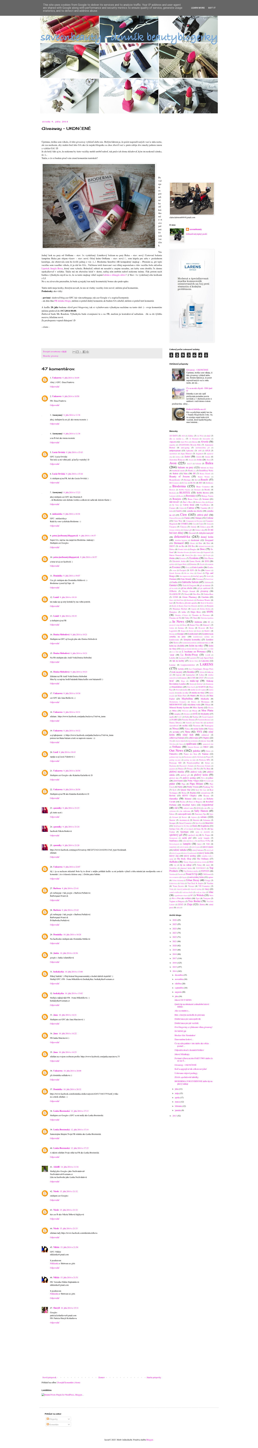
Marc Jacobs (191, 687)
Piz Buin (207, 768)
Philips (207, 763)
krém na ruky (196, 645)
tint (175, 865)
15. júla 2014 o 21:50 (69, 1247)
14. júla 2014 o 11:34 (69, 1166)
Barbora (57, 888)
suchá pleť (186, 837)
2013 (175, 1115)
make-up (194, 680)
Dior (200, 543)
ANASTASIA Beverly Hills (190, 445)
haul (171, 603)
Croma (209, 524)
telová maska (184, 847)
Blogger (149, 1439)
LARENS (206, 664)
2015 (175, 966)
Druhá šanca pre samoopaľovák (188, 1018)
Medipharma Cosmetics (177, 702)
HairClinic (180, 600)
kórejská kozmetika (192, 639)
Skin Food (198, 823)
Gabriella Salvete (190, 582)
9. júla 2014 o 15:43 (74, 452)
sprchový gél (175, 834)
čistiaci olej (199, 530)
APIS (199, 451)
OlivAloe (172, 744)
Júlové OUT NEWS (183, 999)
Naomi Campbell (207, 717)
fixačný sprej (198, 576)
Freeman (199, 579)
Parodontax (188, 757)
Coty (194, 524)
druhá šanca (196, 552)
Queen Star (185, 789)
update (210, 877)
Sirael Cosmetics (185, 823)
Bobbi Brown (203, 492)
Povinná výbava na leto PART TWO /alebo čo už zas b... (194, 1059)
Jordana (181, 628)
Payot (208, 757)
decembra (179, 974)
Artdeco (178, 457)
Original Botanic (194, 747)
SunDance (173, 840)
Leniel (56, 597)
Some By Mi (201, 829)
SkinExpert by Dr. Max (182, 826)
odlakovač (205, 735)
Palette (208, 751)
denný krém (207, 536)
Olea (171, 741)
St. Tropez (206, 835)
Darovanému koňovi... (184, 1039)
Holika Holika (205, 609)
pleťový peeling (189, 777)
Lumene (184, 678)
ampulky (172, 445)
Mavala (203, 695)
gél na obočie (186, 588)
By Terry (175, 505)
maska (185, 689)
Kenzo (199, 631)
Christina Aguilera (207, 618)
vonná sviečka (174, 892)
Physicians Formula (204, 766)
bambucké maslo (178, 470)
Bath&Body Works (206, 470)
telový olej (173, 855)
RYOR (198, 808)
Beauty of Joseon (179, 476)
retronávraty (205, 793)
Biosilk (207, 489)
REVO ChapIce (189, 795)
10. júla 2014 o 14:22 (68, 1033)
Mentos (193, 702)
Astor (187, 456)
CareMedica (205, 505)
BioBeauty (209, 483)
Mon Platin (207, 710)
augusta (178, 991)
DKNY (172, 546)
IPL (209, 622)
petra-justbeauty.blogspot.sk (65, 535)
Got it (212, 8)
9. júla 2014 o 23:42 (70, 910)
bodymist (172, 496)
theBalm (173, 861)
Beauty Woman (204, 477)
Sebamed (175, 817)
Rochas (183, 801)
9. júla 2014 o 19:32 (72, 730)
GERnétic (173, 591)
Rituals (199, 799)
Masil (178, 690)
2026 (175, 919)
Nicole (56, 1191)
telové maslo (208, 846)
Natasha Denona (188, 719)
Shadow (172, 820)
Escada (202, 564)
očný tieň (188, 734)
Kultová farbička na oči (196, 409)
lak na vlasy (193, 661)
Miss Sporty (198, 707)
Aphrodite (190, 450)
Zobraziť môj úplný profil (196, 233)
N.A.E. (179, 717)
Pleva (203, 778)
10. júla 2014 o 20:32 (72, 1089)
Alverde (204, 441)
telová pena (196, 847)
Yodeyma (206, 898)
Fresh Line (209, 579)
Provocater (207, 781)
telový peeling (190, 855)
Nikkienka (54, 1263)
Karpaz (183, 631)
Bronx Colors (193, 499)
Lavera (181, 668)
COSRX (184, 523)
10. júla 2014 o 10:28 (72, 934)
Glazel (186, 594)
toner (208, 865)
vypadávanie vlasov (181, 895)
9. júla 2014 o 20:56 (72, 770)
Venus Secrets (178, 886)
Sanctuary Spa (200, 814)
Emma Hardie (195, 561)
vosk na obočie (187, 892)
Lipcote (179, 675)
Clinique (198, 517)
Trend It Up (191, 874)
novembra (179, 979)
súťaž (184, 841)
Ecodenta (194, 558)
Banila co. (192, 470)
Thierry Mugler (188, 862)
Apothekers (173, 453)
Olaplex (206, 737)
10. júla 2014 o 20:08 (72, 1070)
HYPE (210, 611)
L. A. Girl (210, 649)
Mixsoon (185, 711)
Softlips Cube (174, 829)
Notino (210, 729)
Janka (56, 953)
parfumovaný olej (175, 757)
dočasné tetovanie (205, 546)
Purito (180, 786)
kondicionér (193, 633)
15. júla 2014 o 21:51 (69, 1277)
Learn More (198, 8)
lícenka (190, 671)
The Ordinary (203, 858)
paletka (196, 750)
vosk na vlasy (201, 892)
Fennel (199, 573)
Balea (209, 463)
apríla (177, 1097)
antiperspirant (175, 450)
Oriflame (176, 746)
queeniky (57, 807)
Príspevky (53, 1419)
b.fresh (198, 463)
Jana (55, 1014)
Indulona (198, 621)
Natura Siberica (175, 722)
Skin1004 (209, 823)
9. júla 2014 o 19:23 (79, 671)
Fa (199, 570)
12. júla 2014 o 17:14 (79, 1129)
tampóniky (173, 847)
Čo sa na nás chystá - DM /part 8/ (199, 389)
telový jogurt (176, 853)
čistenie (193, 526)
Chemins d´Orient (181, 615)
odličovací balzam (176, 737)
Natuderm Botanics (204, 720)
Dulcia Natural (175, 555)
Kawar (191, 631)
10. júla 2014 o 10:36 (69, 953)
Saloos (171, 814)
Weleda (200, 895)
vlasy (207, 888)
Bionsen (172, 490)
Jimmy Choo (194, 625)
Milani (207, 704)
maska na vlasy (198, 692)
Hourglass (173, 612)
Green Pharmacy (189, 597)
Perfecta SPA (204, 760)
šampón (187, 843)
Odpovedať (54, 386)
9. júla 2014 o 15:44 (74, 473)
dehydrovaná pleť (206, 532)
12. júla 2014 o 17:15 (79, 1148)
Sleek (194, 825)
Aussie (207, 456)
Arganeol (199, 453)
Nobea (187, 729)
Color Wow (178, 521)
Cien (183, 514)
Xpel (198, 898)
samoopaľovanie (184, 813)
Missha (210, 707)
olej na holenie (193, 741)
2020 (175, 945)
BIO (200, 483)
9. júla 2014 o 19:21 (79, 634)
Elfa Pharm (208, 558)
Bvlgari (210, 502)
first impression (185, 576)
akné (208, 435)
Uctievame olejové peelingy (186, 1073)
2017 (175, 958)
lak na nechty (178, 660)
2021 (175, 941)
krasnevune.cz (205, 642)
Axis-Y (189, 463)
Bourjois (177, 498)
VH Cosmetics (204, 886)
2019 (175, 949)
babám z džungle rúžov (114, 274)
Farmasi (208, 570)
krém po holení (186, 649)
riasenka (173, 798)
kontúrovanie (174, 639)
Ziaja (189, 904)
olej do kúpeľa (180, 741)
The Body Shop (184, 858)
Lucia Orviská (58, 452)
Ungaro (184, 877)
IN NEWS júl (180, 1031)
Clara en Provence (175, 518)
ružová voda (188, 808)
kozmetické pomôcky (189, 643)
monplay (177, 714)
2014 (175, 971)
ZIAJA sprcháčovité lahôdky (187, 1077)
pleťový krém (201, 774)
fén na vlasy (188, 573)
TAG (208, 844)
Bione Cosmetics (203, 486)
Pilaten (180, 768)
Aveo (208, 459)
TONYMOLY (201, 868)
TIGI (211, 861)
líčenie (202, 672)
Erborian (193, 564)
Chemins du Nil (175, 618)
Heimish (210, 606)
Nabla (187, 717)
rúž (176, 807)
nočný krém (198, 728)
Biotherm (172, 493)
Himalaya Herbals (180, 609)
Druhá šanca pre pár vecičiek (187, 1023)
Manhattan (209, 684)
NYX (199, 731)
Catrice (190, 507)
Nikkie (56, 1247)
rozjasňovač (207, 804)
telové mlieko (180, 849)
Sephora (194, 817)
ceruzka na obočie (194, 510)
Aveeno (191, 460)
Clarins (187, 517)
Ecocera (182, 558)
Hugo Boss (196, 611)
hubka (184, 612)
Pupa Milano (196, 783)
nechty (185, 725)
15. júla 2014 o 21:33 (69, 1228)
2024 (175, 928)
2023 (175, 932)
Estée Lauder (197, 567)
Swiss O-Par (205, 841)
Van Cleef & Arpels (195, 883)
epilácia (172, 564)
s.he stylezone (184, 811)
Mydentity (205, 713)
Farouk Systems (175, 573)
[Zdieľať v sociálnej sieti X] (80, 352)
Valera (182, 883)
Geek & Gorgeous (189, 585)
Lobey (201, 675)
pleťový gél (185, 775)
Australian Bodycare (177, 459)
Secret (184, 817)
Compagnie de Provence (194, 521)
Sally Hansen (201, 810)
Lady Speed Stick (206, 658)
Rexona (206, 795)
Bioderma (179, 486)
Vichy (171, 889)
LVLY (201, 678)
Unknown (56, 377)
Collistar (209, 517)
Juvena (191, 628)
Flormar (172, 578)
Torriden (172, 874)
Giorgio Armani (188, 591)
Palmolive (173, 753)
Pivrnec (190, 768)
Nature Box (199, 723)
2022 (175, 936)
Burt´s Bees (187, 502)
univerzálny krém (196, 877)
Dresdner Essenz (183, 552)
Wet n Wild (176, 898)
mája (177, 1093)
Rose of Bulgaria (195, 801)
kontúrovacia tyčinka (201, 637)
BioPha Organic (184, 490)
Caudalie (204, 508)
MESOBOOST (175, 704)
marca (177, 1101)
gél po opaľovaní (203, 588)
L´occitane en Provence (194, 651)
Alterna (194, 442)
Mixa (174, 710)
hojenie (194, 609)
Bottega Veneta (207, 496)
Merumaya (205, 702)
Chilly (187, 618)
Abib (183, 436)
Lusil (55, 752)
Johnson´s (206, 625)
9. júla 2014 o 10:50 (70, 396)
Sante (211, 814)
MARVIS (202, 687)
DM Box (191, 546)
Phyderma (172, 766)
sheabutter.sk (184, 820)
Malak (192, 684)
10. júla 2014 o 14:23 (68, 1052)
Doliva (171, 549)
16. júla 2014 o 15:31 (69, 1307)
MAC (171, 680)
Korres (176, 642)
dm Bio (181, 546)
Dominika (57, 575)
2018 (175, 954)
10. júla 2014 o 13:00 (74, 971)
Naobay (195, 717)
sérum (203, 817)
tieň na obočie (201, 862)
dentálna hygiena (181, 540)
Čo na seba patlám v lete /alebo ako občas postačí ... (192, 1044)
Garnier (173, 585)
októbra (178, 983)
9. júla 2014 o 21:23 (71, 807)
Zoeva (202, 904)
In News (178, 621)
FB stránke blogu (62, 300)
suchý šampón (203, 838)
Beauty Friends (205, 473)
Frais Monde (186, 578)
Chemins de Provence (201, 615)
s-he (205, 808)
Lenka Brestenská (61, 1110)
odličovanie (193, 737)
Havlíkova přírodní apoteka (186, 603)
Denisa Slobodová (61, 634)
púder (172, 783)
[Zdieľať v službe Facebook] (84, 352)
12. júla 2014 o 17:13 (79, 1110)
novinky (176, 731)
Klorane (172, 634)
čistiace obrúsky (175, 530)
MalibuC (200, 684)
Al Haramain (194, 439)
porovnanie (178, 780)
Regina (193, 792)
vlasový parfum (182, 889)
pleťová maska (176, 771)
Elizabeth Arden (179, 561)
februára (178, 1106)
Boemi (181, 496)
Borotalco (191, 495)
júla (176, 996)
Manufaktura (177, 686)
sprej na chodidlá (203, 832)
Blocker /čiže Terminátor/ (185, 1035)
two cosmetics (174, 877)
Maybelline (187, 698)
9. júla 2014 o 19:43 (67, 752)
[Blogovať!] (77, 352)
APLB (207, 450)
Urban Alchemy (177, 880)
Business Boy (200, 502)
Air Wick (200, 436)
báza (185, 473)
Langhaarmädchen (188, 665)
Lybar (209, 678)
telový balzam (197, 850)
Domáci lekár (182, 549)
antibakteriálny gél (203, 448)
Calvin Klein (188, 504)
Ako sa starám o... (182, 1010)
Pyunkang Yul (208, 787)
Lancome (205, 660)
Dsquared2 (207, 552)
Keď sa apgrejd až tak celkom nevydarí (191, 1068)
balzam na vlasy (207, 467)
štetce (199, 844)
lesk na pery (177, 671)
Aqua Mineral (186, 453)
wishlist (187, 898)
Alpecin (172, 441)
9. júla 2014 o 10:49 (70, 377)
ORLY (206, 746)
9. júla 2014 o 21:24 (71, 826)
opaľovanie (191, 743)
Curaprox (172, 526)
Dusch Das (189, 555)
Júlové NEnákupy (182, 1054)
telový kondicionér (189, 853)
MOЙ (195, 714)
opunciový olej (208, 744)
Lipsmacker (190, 675)
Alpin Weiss (184, 442)
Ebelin (172, 558)
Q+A (174, 790)
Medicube (205, 698)
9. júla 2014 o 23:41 (70, 888)
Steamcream (173, 838)
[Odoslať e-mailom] (74, 352)
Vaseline (210, 883)
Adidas (190, 435)
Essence (176, 567)
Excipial (183, 570)
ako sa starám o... (177, 438)
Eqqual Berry (182, 564)
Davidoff (192, 533)
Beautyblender (174, 480)
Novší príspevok (49, 1377)
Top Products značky (191, 871)
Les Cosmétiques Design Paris (201, 669)
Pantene (205, 753)
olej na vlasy (205, 741)
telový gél (209, 850)
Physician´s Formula (186, 766)
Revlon (172, 795)
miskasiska (57, 513)
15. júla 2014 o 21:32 (69, 1191)
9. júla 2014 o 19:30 (72, 693)
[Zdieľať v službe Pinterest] (87, 352)
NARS (174, 719)
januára (178, 1110)
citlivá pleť (202, 514)
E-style (208, 555)
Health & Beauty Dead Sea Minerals (184, 606)
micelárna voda (193, 704)
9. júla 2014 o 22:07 (72, 866)
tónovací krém (186, 868)
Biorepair (197, 490)
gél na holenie (205, 585)
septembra (179, 987)
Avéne (199, 459)
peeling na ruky (190, 760)
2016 (175, 962)
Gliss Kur (196, 594)
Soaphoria (205, 825)
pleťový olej (173, 778)
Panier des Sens (190, 754)
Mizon (194, 710)
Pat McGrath (199, 757)
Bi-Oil (192, 483)
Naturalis (189, 723)
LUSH (192, 678)
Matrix (193, 695)
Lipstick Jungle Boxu (52, 268)
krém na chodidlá (176, 645)
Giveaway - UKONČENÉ (197, 369)
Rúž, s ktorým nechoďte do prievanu (190, 1014)
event (174, 570)
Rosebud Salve (189, 804)
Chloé (195, 618)
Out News (176, 750)
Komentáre (53, 1424)
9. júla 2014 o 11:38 (72, 414)
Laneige (172, 665)
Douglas (193, 549)
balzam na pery (185, 467)
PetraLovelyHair (193, 763)
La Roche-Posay (189, 654)
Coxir (201, 524)
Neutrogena (208, 725)
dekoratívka (182, 536)
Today (199, 865)
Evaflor (210, 567)
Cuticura (183, 526)
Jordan (171, 628)
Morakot (187, 714)
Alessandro (206, 439)
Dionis (192, 543)
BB (194, 473)
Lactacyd (182, 658)
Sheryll (56, 1307)
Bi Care (184, 483)
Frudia (174, 582)
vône (211, 892)
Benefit (204, 479)
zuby (178, 907)
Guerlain (205, 597)
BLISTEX (184, 492)
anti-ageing (185, 447)
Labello (172, 658)
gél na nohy (173, 588)
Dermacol (179, 543)
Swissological (174, 844)
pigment (172, 769)
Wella (211, 895)
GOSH (175, 597)
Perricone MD (175, 763)
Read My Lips (201, 790)
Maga (183, 681)
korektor (209, 639)
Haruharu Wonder (203, 600)
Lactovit (193, 658)
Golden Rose (208, 594)
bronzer (206, 498)
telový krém (204, 852)
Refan (184, 793)
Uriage (207, 880)
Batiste (175, 473)
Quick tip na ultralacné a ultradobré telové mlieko (192, 1005)
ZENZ (180, 904)
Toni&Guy (173, 868)
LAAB (208, 655)
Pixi (198, 768)
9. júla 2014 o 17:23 (72, 492)
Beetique (187, 480)
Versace (191, 886)
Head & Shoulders (207, 603)
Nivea (175, 728)
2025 (175, 924)
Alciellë (56, 1166)
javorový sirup (174, 625)
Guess (171, 600)
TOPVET (205, 870)
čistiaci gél (187, 530)
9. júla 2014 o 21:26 (71, 845)
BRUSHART (174, 502)
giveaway (54, 356)
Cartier (181, 508)
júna (177, 1088)
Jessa (184, 625)
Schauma (206, 820)
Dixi (208, 543)
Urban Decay (192, 880)
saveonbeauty (196, 229)
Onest (181, 744)
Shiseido (196, 820)
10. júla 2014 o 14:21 (68, 1014)
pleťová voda (196, 771)
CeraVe (179, 510)
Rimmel (188, 798)
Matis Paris (182, 695)
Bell (196, 480)
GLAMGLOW (175, 594)
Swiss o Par (193, 841)
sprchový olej (193, 835)
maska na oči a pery (198, 689)
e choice (199, 555)
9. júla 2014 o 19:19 (68, 597)
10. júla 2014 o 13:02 (74, 993)
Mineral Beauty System (179, 707)
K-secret (202, 628)
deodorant (195, 540)
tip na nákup (185, 864)
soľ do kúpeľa (188, 829)
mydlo (171, 717)
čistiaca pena (205, 526)
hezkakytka (58, 971)
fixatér (209, 576)
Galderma (207, 582)
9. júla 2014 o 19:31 (72, 712)
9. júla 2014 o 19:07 (71, 575)
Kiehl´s (207, 631)
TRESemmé (207, 874)
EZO (192, 570)
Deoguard (209, 540)
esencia (210, 564)
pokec (210, 777)
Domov (101, 1377)
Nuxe (187, 731)
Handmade (190, 600)
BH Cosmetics (174, 483)
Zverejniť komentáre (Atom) (68, 1382)
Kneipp (180, 633)
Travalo (180, 874)
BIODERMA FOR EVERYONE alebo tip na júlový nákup (193, 1082)
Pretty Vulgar (193, 780)
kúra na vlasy (199, 649)
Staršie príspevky (154, 1377)
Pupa (183, 784)
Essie (188, 567)
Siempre (172, 823)
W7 (191, 895)
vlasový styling (196, 889)
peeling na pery (175, 760)
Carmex (172, 508)
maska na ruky (182, 692)
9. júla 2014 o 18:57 (87, 535)
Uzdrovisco (173, 883)
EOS (207, 561)
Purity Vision (192, 786)
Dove (202, 549)
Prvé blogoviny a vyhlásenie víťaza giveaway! (194, 1027)
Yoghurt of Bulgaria (177, 901)
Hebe (202, 606)
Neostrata (196, 725)
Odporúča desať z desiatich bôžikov (189, 1050)
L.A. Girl (175, 652)
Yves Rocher (194, 901)
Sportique (184, 831)
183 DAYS (173, 435)
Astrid (198, 456)
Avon (173, 463)
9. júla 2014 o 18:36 (71, 513)
